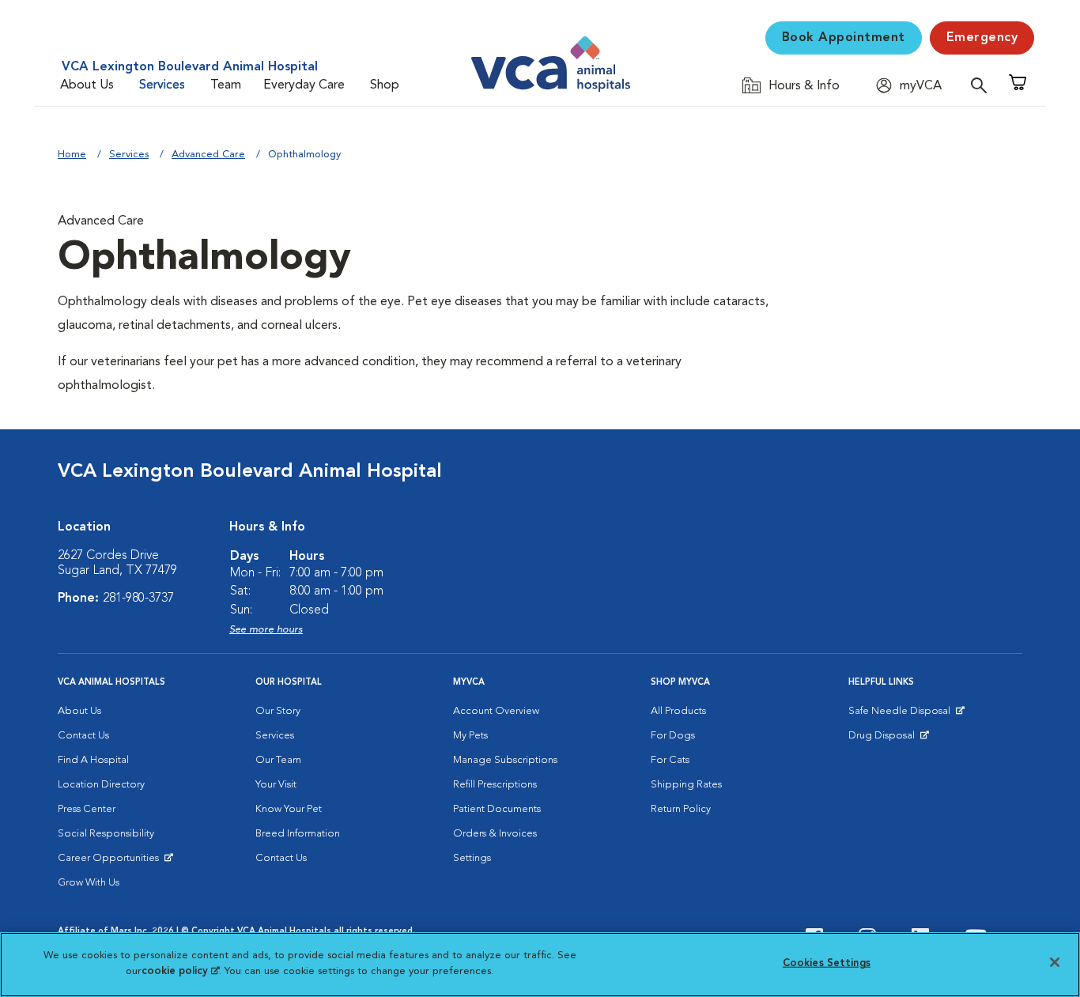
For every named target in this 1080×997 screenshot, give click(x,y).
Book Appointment (843, 38)
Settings (472, 858)
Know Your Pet (288, 809)
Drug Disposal (888, 739)
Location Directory (101, 785)
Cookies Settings (826, 963)
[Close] (1054, 962)
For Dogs (673, 736)
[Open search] (983, 85)
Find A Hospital (93, 760)
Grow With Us (88, 883)
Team (225, 85)
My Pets (470, 736)
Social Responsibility (106, 834)
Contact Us (83, 736)
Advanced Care (208, 154)
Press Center (86, 809)
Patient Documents (497, 809)
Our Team (278, 760)
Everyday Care (304, 85)
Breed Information (297, 834)
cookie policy (180, 970)
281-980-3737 (138, 598)
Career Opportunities (111, 861)
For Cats (670, 760)
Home (72, 154)
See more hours (266, 630)
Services (162, 85)
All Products (678, 711)
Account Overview (496, 711)
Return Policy (681, 809)
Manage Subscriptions (505, 760)
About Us (87, 85)
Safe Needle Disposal (901, 714)
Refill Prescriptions (495, 785)
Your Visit (275, 785)
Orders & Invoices (495, 834)
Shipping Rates (686, 785)
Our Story (277, 711)
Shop (384, 85)
